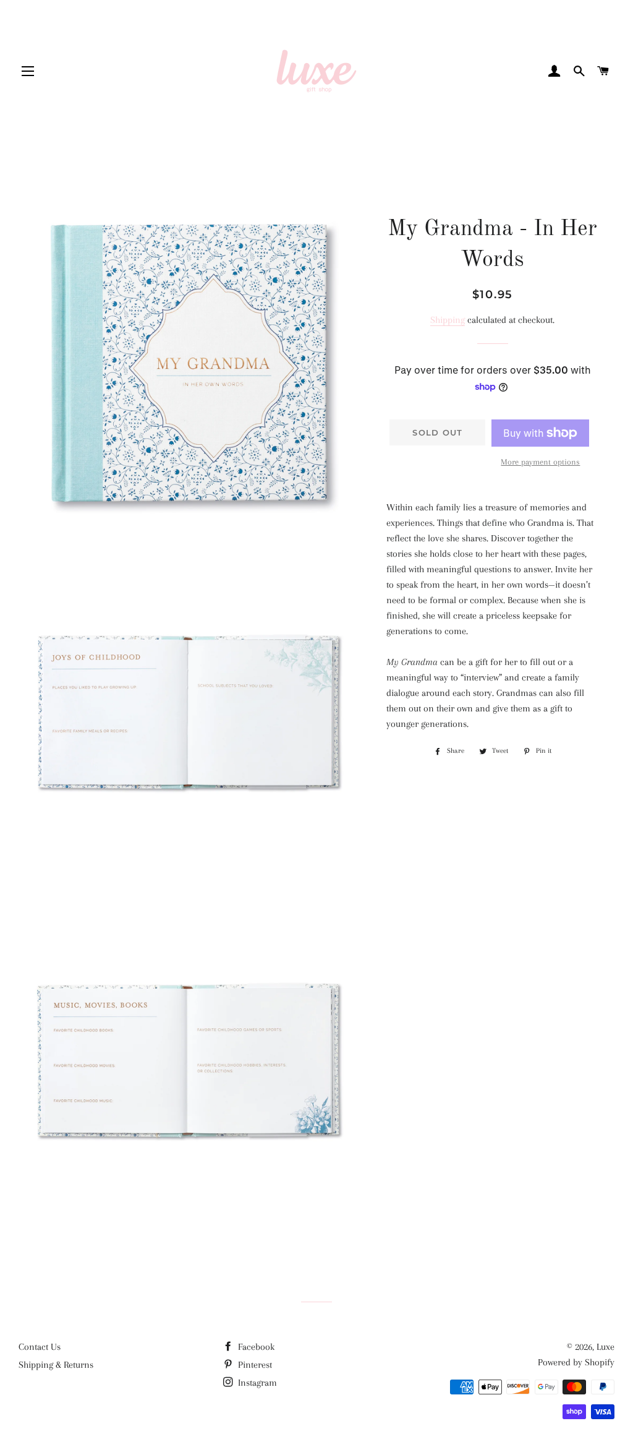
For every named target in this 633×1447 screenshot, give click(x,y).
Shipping (447, 319)
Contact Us (40, 1346)
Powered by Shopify (576, 1362)
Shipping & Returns (56, 1364)
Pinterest (254, 1364)
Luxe (605, 1346)
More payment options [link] (540, 461)
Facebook (255, 1346)
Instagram (256, 1382)
